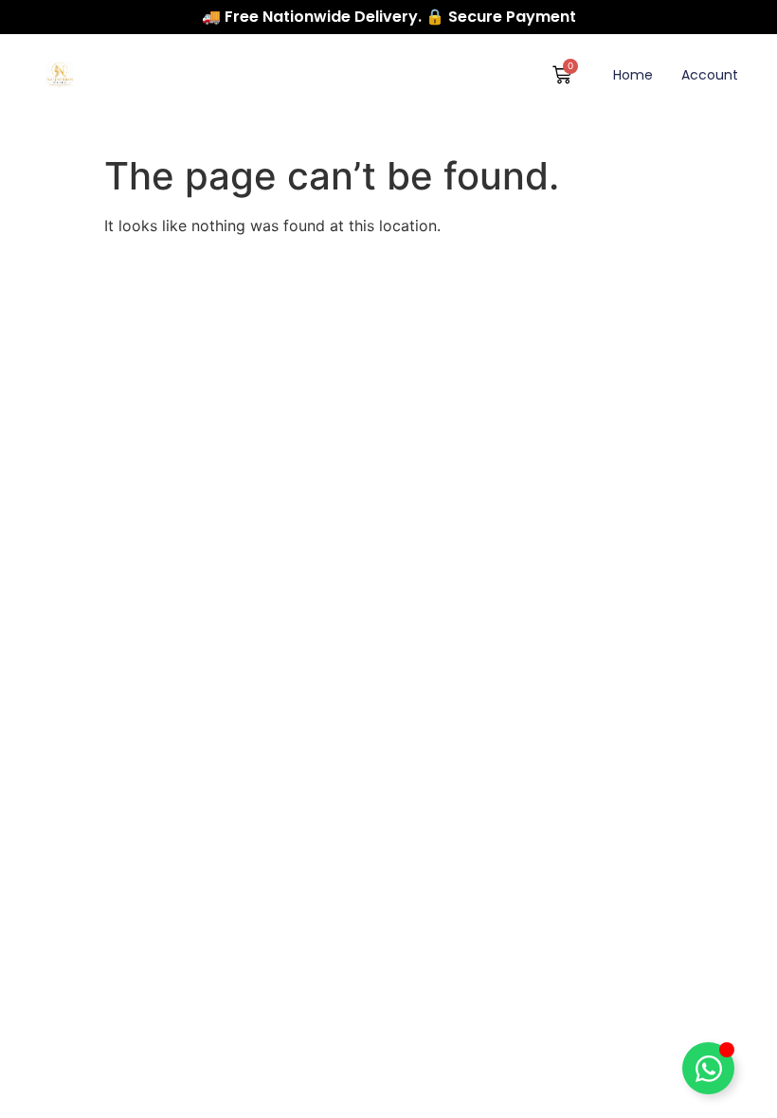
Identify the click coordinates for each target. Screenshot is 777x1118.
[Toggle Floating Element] (708, 1068)
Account (709, 74)
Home (633, 74)
